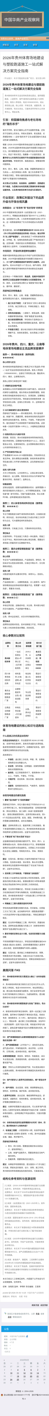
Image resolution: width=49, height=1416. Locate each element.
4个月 (12, 1342)
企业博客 (13, 1339)
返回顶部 (44, 1305)
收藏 (21, 1296)
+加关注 (7, 1351)
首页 (16, 44)
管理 (35, 44)
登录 (37, 1313)
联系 (26, 44)
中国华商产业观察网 (22, 19)
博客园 (6, 44)
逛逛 (9, 1317)
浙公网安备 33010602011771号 (17, 1394)
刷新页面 (35, 1305)
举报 (25, 1296)
